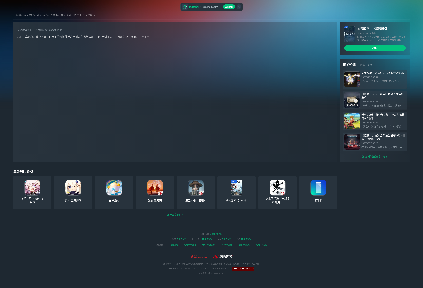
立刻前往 (229, 7)
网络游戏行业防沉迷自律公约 (213, 269)
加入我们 (256, 264)
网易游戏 (174, 245)
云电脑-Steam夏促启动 (26, 15)
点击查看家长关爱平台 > (243, 269)
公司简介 (167, 264)
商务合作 (246, 264)
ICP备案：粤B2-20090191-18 (211, 273)
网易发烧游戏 (244, 245)
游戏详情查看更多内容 (373, 156)
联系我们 (237, 264)
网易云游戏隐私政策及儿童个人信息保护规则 (202, 264)
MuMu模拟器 (226, 245)
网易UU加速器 (208, 245)
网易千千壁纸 (190, 245)
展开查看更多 (174, 214)
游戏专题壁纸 (216, 234)
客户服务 (176, 264)
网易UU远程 (261, 245)
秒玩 (375, 48)
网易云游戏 (181, 239)
